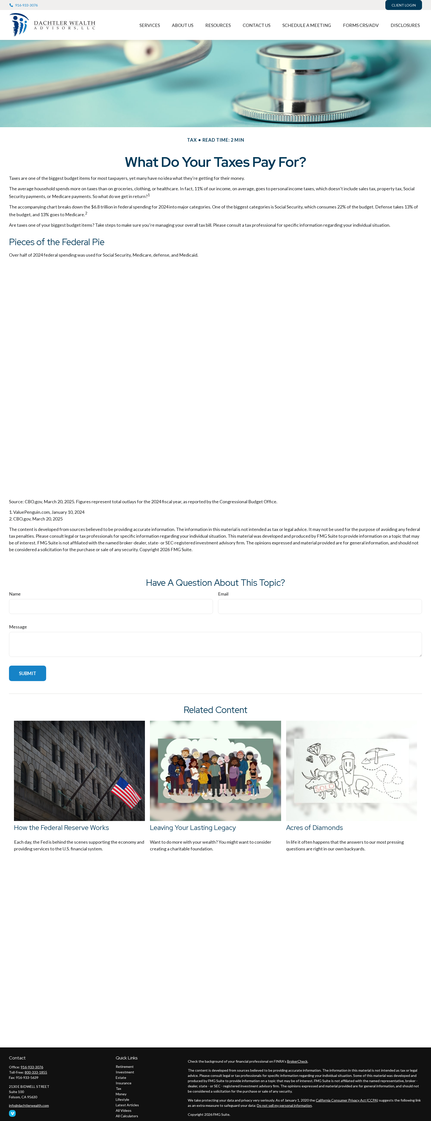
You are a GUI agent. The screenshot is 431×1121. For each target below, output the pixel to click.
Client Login (404, 5)
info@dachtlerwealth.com (29, 1105)
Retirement (125, 1066)
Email (223, 594)
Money (121, 1094)
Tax (118, 1088)
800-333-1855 (36, 1072)
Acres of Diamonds (314, 827)
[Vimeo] (12, 1113)
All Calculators (127, 1116)
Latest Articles (127, 1105)
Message (18, 626)
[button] (149, 25)
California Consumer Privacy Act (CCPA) (347, 1100)
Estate (121, 1077)
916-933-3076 (26, 5)
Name (15, 594)
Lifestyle (122, 1099)
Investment (125, 1072)
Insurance (123, 1083)
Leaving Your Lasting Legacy (193, 827)
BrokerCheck (297, 1061)
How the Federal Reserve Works (61, 827)
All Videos (123, 1110)
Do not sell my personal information (284, 1105)
